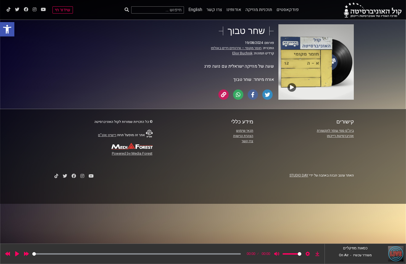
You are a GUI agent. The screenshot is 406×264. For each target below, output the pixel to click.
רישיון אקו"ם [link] (107, 135)
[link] (7, 29)
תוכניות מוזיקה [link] (259, 9)
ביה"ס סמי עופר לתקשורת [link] (335, 130)
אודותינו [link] (233, 9)
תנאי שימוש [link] (244, 130)
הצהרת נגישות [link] (243, 135)
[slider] (136, 254)
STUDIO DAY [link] (298, 175)
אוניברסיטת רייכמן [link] (340, 135)
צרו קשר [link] (214, 9)
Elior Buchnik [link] (242, 53)
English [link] (195, 9)
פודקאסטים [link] (287, 9)
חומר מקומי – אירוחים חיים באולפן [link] (236, 48)
